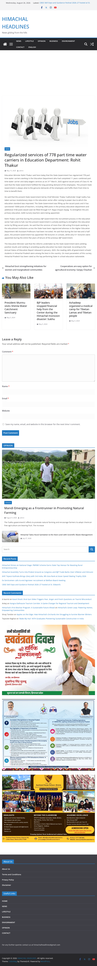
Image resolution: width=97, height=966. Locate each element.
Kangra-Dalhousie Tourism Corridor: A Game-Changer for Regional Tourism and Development (49, 603)
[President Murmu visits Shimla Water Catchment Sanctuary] (16, 285)
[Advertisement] (48, 69)
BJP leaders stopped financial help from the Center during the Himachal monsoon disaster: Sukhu (48, 311)
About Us (6, 869)
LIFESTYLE (29, 41)
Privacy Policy (8, 880)
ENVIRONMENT (68, 41)
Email (5, 398)
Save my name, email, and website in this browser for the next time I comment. (42, 424)
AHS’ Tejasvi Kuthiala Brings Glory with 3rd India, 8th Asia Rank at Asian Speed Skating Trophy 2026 (44, 576)
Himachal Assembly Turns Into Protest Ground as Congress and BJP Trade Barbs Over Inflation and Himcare (47, 572)
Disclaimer (6, 885)
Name (5, 386)
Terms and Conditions (11, 874)
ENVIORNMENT (8, 922)
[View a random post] (92, 44)
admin (21, 171)
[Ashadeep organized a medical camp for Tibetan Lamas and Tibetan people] (81, 285)
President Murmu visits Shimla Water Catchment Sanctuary (16, 307)
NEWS (18, 41)
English (32, 47)
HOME (4, 901)
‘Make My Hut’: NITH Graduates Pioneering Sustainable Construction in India (51, 618)
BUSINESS (54, 41)
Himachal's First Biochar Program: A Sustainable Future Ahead (28, 607)
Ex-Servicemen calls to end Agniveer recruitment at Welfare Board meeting (33, 580)
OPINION (41, 41)
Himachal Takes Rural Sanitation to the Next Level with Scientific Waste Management (56, 534)
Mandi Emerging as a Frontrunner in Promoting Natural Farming (44, 510)
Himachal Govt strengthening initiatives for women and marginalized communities (25, 268)
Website (6, 410)
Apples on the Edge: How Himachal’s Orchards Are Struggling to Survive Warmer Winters (54, 614)
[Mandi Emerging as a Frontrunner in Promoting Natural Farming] (48, 474)
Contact (20, 47)
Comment (7, 351)
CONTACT (6, 933)
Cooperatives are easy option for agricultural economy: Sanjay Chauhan (73, 268)
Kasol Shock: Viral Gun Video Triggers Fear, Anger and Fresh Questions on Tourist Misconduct (52, 599)
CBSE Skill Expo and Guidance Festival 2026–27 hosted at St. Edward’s (31, 584)
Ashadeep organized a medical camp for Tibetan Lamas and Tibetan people (80, 309)
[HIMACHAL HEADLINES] (5, 44)
